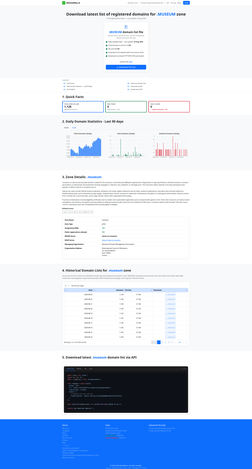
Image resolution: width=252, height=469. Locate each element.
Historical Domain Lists (137, 83)
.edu (74, 212)
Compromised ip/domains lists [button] (152, 3)
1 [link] (158, 342)
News (64, 433)
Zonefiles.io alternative (70, 448)
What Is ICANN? (68, 453)
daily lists (115, 435)
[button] (65, 290)
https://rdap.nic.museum (111, 240)
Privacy (65, 440)
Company (65, 431)
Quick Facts (69, 83)
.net (91, 212)
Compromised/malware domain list (162, 428)
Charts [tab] (66, 128)
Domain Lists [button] (133, 3)
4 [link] (168, 342)
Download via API (135, 86)
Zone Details (69, 89)
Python (79, 369)
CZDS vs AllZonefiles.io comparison (75, 450)
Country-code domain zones (116, 431)
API (168, 3)
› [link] (183, 342)
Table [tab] (74, 128)
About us (65, 428)
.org (64, 212)
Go (85, 369)
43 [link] (180, 342)
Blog (179, 3)
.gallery (85, 212)
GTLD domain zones (113, 433)
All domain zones (112, 428)
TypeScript (70, 369)
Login (186, 3)
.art (79, 212)
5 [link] (172, 342)
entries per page (77, 286)
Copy (184, 368)
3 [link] (165, 342)
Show (130, 62)
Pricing (173, 3)
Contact (65, 435)
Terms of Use (67, 438)
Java (90, 369)
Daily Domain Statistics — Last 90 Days (78, 86)
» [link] (186, 342)
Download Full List (127, 67)
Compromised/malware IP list (160, 431)
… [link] (175, 342)
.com (69, 212)
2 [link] (162, 342)
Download (171, 294)
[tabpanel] (126, 147)
